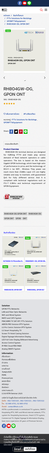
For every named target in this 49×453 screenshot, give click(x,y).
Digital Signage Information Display (16, 336)
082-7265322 (38, 400)
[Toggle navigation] (46, 10)
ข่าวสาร (5, 362)
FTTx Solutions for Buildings (24, 119)
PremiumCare (7, 378)
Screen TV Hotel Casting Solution (15, 333)
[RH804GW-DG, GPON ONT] (24, 50)
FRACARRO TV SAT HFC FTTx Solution (17, 321)
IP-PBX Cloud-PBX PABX (12, 345)
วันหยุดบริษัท (7, 371)
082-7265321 (26, 400)
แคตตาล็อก (6, 381)
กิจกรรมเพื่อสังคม (9, 359)
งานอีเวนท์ (6, 368)
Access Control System (11, 342)
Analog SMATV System (11, 349)
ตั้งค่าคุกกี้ (17, 449)
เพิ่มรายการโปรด (12, 113)
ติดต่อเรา (5, 387)
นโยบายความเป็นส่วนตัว (28, 442)
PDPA (4, 375)
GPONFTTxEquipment (13, 122)
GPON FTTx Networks (10, 308)
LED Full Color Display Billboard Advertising (20, 339)
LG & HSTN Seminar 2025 (12, 393)
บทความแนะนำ (7, 390)
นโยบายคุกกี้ (8, 444)
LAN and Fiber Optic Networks (14, 312)
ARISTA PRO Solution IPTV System (15, 324)
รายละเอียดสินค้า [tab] (11, 143)
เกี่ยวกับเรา (6, 356)
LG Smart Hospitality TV (12, 330)
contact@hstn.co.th (15, 406)
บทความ (5, 365)
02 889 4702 (22, 403)
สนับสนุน (5, 384)
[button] (40, 10)
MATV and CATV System (11, 318)
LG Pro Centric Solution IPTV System (17, 327)
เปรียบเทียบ (30, 113)
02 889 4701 (11, 403)
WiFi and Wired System (11, 315)
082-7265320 (13, 400)
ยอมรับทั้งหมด (30, 449)
